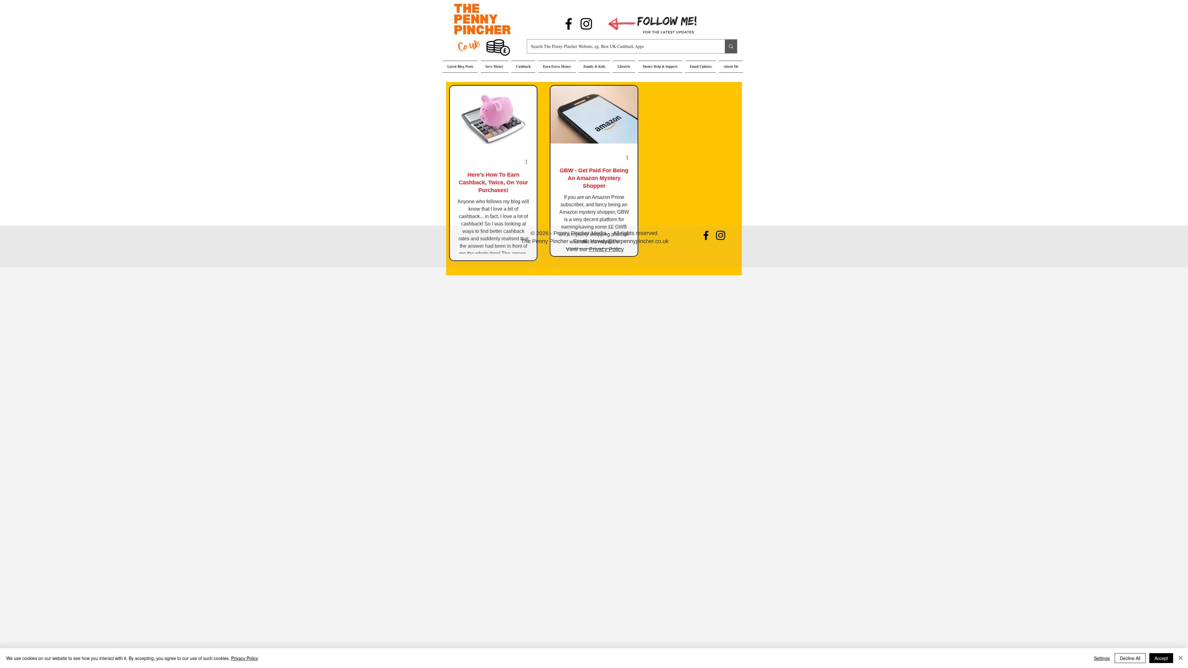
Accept (1161, 658)
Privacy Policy (606, 249)
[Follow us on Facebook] (568, 24)
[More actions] (528, 161)
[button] (494, 67)
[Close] (1180, 658)
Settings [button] (1102, 658)
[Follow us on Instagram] (586, 24)
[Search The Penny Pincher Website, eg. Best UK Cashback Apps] (731, 46)
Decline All (1130, 658)
